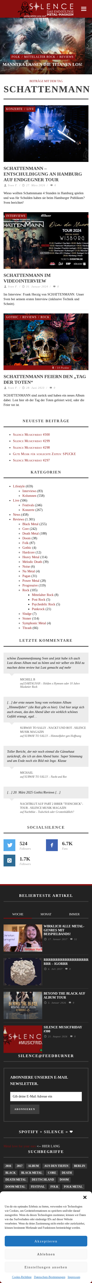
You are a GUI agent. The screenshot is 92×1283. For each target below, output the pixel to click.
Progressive (30, 585)
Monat (46, 914)
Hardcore (28, 552)
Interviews (15, 216)
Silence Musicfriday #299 (31, 441)
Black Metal (30, 524)
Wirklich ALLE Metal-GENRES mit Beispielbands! (64, 930)
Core (25, 529)
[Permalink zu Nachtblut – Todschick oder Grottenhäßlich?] (12, 806)
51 (75, 939)
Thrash (27, 628)
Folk (16, 57)
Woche (17, 914)
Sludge (27, 614)
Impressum (74, 1277)
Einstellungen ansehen (46, 1267)
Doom (26, 538)
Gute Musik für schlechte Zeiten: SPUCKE (44, 454)
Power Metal (30, 580)
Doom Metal (15, 1186)
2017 (19, 1166)
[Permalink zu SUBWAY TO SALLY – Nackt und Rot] (12, 775)
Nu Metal (28, 571)
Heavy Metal (30, 557)
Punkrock (38, 609)
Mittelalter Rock (39, 57)
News (16, 514)
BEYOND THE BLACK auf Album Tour (64, 995)
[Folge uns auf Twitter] (9, 845)
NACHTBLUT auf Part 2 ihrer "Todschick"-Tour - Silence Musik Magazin (51, 806)
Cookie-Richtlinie (22, 1277)
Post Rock (38, 599)
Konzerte (14, 109)
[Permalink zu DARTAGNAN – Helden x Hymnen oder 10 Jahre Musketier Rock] (12, 682)
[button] (85, 1197)
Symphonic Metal (34, 623)
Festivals (28, 505)
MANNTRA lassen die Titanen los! (42, 64)
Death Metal (30, 533)
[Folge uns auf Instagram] (9, 860)
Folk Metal (73, 1186)
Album (33, 1166)
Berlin (79, 1166)
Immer (74, 914)
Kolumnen (29, 496)
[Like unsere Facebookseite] (52, 845)
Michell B (27, 679)
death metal (15, 1179)
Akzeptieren (46, 1241)
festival (38, 1186)
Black (10, 1172)
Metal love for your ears (20, 1146)
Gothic (12, 317)
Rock (45, 317)
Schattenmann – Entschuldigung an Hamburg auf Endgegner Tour (43, 174)
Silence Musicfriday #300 (31, 434)
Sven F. (13, 185)
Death (67, 1172)
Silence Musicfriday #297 (31, 460)
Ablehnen (46, 1254)
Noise (26, 566)
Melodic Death (32, 562)
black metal (31, 1172)
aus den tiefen (56, 1166)
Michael (26, 772)
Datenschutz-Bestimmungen (49, 1277)
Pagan (26, 576)
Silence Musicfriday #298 (31, 447)
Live (30, 109)
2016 (8, 1166)
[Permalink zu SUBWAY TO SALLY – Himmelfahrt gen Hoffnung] (12, 730)
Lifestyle (19, 486)
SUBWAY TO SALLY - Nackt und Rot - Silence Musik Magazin (53, 730)
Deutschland (43, 1179)
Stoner (26, 618)
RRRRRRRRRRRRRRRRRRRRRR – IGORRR (66, 962)
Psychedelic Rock (43, 604)
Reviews (66, 57)
